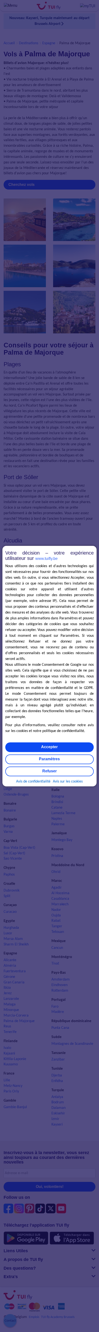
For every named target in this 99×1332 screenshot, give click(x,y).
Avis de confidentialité (33, 781)
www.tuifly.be (46, 558)
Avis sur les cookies (68, 781)
